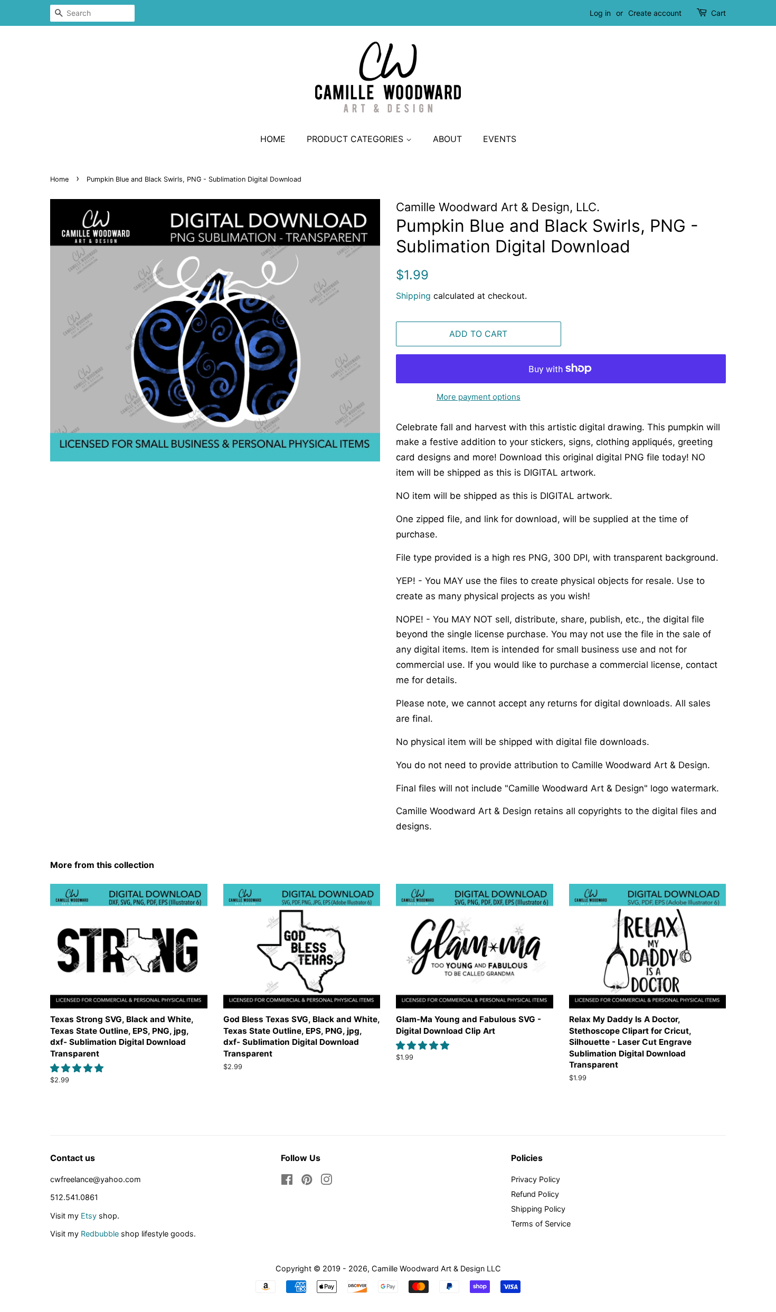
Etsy (89, 1215)
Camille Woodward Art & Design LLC (436, 1268)
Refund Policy (535, 1194)
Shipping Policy (538, 1208)
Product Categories (356, 139)
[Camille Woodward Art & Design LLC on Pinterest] (307, 1181)
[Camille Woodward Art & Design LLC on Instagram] (326, 1181)
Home (273, 139)
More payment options (479, 397)
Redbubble (100, 1233)
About (447, 139)
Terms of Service (541, 1223)
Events (499, 139)
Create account (655, 12)
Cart (718, 12)
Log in (600, 12)
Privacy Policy (535, 1179)
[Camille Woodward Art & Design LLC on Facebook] (287, 1181)
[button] (78, 1068)
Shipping (413, 295)
